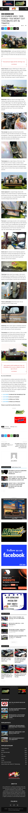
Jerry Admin (4, 25)
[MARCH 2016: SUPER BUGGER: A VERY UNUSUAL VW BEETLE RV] (4, 733)
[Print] (17, 28)
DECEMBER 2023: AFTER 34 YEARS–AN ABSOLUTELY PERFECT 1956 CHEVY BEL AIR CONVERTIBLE (21, 445)
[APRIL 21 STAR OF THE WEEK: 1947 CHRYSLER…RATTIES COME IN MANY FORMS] (4, 618)
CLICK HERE (5, 396)
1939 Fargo (7, 426)
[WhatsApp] (11, 28)
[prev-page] (2, 491)
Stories (6, 11)
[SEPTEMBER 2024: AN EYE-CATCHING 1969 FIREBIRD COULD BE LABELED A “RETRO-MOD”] (21, 653)
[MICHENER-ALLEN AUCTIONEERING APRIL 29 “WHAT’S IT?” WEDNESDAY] (4, 637)
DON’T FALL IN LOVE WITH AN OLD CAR (17, 702)
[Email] (14, 28)
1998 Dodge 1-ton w (13, 426)
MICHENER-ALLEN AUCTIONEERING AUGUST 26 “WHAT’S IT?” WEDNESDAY (17, 472)
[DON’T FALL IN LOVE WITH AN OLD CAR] (4, 704)
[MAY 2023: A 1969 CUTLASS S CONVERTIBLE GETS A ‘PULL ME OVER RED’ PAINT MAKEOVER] (21, 669)
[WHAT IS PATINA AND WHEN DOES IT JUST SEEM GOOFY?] (4, 740)
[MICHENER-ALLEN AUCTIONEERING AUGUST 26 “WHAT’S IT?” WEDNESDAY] (4, 472)
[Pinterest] (8, 28)
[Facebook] (2, 28)
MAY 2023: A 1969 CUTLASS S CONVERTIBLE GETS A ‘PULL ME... (20, 675)
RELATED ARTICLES (6, 467)
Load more (13, 642)
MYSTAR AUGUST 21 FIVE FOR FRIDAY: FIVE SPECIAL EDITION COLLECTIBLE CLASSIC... (17, 716)
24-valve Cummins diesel (6, 428)
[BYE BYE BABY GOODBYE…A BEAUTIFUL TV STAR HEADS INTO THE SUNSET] (4, 631)
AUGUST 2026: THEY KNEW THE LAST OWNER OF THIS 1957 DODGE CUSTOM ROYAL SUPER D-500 (17, 478)
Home (2, 11)
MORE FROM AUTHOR (16, 467)
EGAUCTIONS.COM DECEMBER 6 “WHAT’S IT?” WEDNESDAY (7, 445)
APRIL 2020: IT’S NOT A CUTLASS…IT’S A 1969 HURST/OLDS (6, 660)
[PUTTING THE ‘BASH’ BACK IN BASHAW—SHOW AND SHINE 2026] (4, 710)
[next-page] (4, 491)
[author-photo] (14, 459)
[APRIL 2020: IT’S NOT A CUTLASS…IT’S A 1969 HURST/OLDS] (7, 653)
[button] (2, 9)
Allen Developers (16, 810)
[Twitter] (5, 28)
